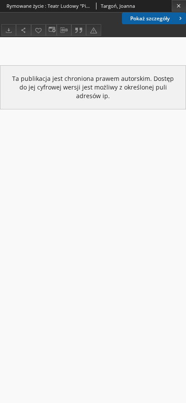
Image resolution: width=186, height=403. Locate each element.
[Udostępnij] (23, 30)
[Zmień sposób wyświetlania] (51, 30)
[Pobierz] (8, 30)
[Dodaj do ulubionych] (38, 30)
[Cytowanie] (78, 30)
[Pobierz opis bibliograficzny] (64, 30)
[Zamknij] (179, 6)
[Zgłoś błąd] (93, 30)
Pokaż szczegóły (150, 18)
